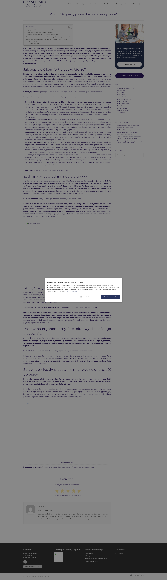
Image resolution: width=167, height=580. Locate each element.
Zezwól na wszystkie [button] (110, 297)
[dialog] (83, 290)
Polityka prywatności (71, 291)
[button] (90, 297)
